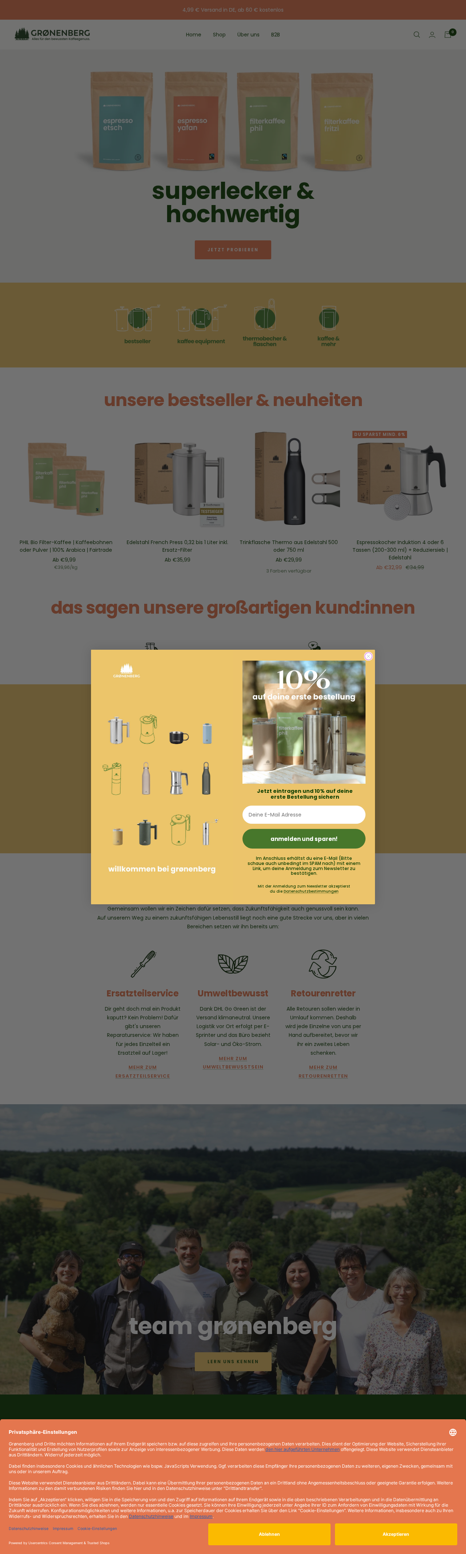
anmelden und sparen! (303, 839)
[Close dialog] (368, 656)
